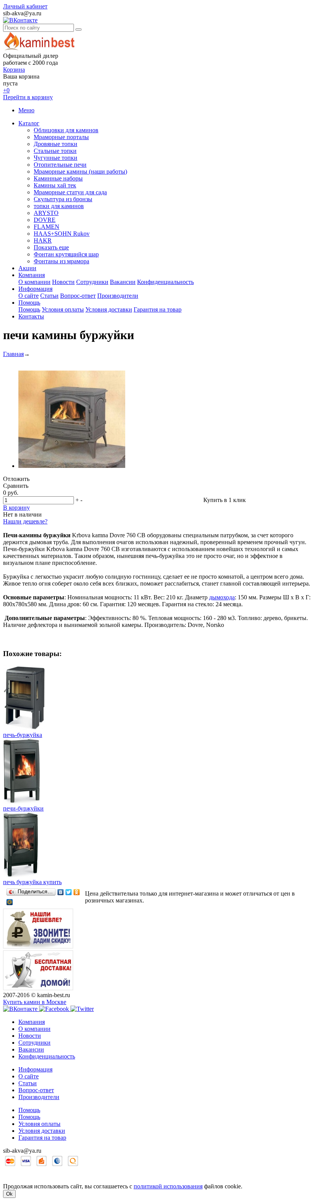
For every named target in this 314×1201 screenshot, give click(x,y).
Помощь (29, 302)
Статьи (49, 295)
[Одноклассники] (77, 892)
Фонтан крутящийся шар (66, 254)
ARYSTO (46, 213)
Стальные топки (55, 151)
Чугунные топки (55, 157)
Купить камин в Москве (34, 1002)
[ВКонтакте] (61, 892)
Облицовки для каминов (66, 130)
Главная (13, 354)
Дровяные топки (55, 144)
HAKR (43, 240)
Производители (117, 295)
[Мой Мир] (10, 902)
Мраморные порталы (61, 137)
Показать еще (51, 247)
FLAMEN (46, 226)
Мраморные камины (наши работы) (80, 171)
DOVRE (45, 220)
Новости (63, 282)
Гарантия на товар (158, 309)
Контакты (31, 316)
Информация (35, 288)
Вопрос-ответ (78, 295)
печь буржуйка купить (32, 882)
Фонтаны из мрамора (61, 261)
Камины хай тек (55, 185)
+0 (6, 90)
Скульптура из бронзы (63, 199)
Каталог (28, 123)
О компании (34, 282)
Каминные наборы (58, 178)
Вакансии (123, 282)
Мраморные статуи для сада (70, 192)
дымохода (222, 597)
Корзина (14, 69)
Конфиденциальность (165, 282)
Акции (27, 268)
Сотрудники (92, 282)
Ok (9, 1194)
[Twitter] (69, 892)
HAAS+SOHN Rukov (62, 233)
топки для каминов (59, 206)
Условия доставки (108, 309)
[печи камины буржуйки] (71, 466)
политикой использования (168, 1186)
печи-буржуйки (23, 808)
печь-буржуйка (22, 735)
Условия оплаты (63, 309)
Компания (31, 275)
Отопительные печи (60, 164)
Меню (26, 110)
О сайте (28, 295)
